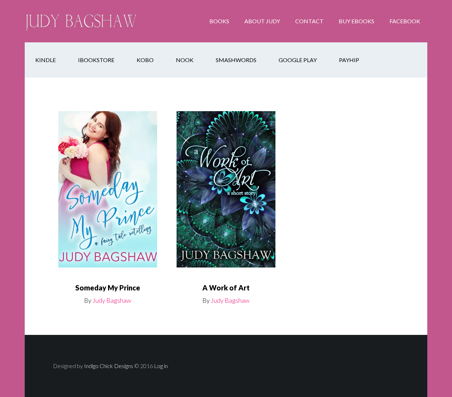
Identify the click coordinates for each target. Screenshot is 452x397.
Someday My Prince (107, 287)
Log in (161, 365)
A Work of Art (226, 287)
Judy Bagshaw (81, 21)
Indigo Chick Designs (108, 365)
